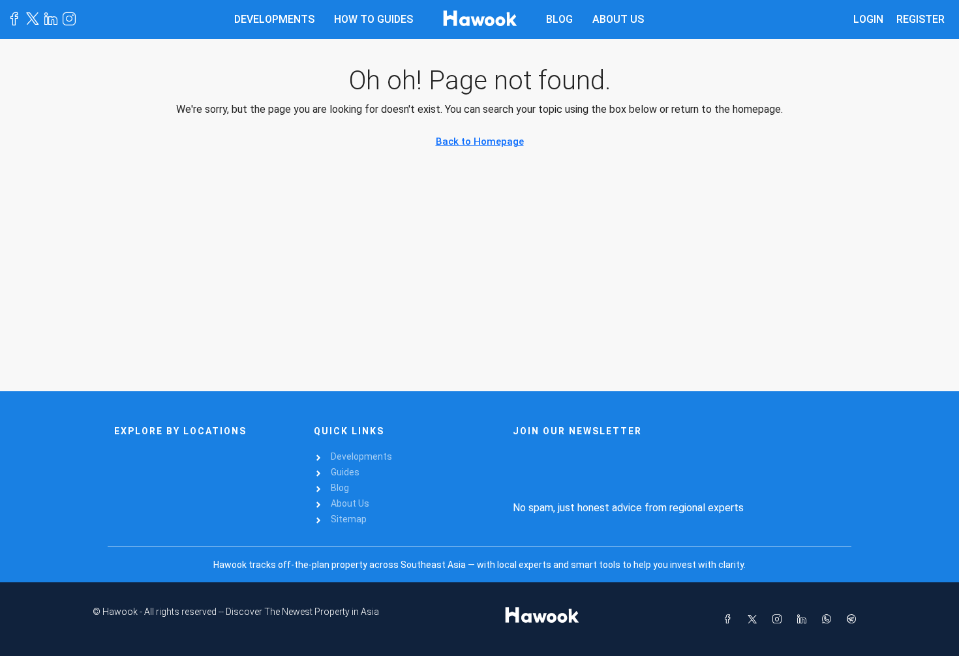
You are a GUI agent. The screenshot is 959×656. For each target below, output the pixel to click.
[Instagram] (779, 619)
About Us (618, 19)
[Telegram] (854, 619)
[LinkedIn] (804, 619)
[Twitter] (755, 619)
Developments (274, 19)
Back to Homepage (480, 141)
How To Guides (373, 19)
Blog (559, 19)
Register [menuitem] (920, 19)
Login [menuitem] (868, 19)
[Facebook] (730, 619)
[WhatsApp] (829, 619)
